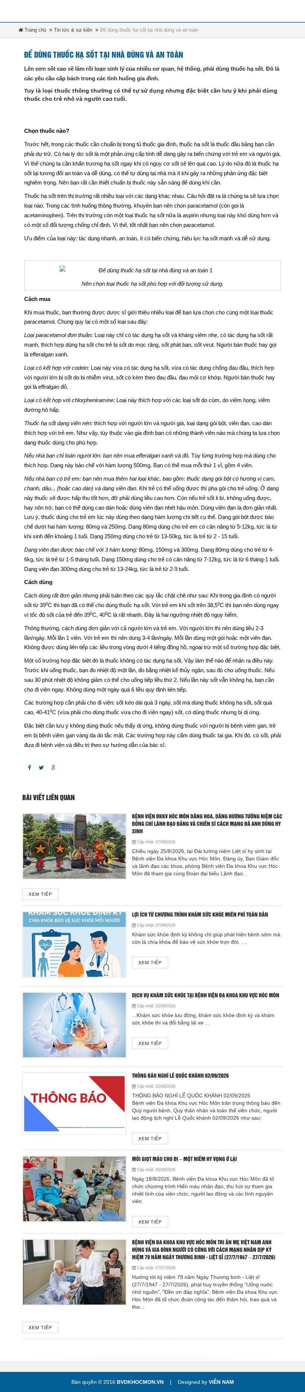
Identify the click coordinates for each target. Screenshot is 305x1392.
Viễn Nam (221, 1382)
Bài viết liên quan (48, 798)
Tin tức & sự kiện (73, 30)
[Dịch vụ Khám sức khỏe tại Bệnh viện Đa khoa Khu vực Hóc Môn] (74, 1025)
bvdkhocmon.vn (140, 1382)
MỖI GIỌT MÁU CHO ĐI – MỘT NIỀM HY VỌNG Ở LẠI (184, 1159)
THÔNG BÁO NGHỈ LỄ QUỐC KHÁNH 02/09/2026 (180, 1076)
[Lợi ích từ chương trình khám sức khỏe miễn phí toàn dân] (74, 944)
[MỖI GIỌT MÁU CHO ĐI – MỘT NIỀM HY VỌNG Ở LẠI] (74, 1189)
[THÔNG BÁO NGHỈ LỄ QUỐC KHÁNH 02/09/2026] (74, 1103)
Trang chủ (34, 30)
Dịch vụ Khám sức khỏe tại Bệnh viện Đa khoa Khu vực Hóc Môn (205, 995)
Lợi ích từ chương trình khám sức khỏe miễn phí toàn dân (200, 915)
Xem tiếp (40, 894)
